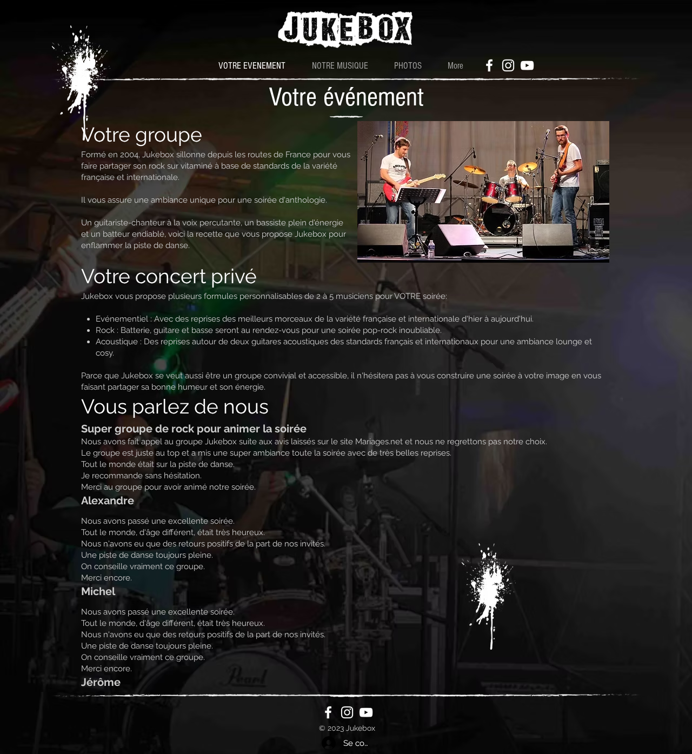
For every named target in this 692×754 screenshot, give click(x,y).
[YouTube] (527, 65)
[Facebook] (489, 65)
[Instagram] (508, 65)
